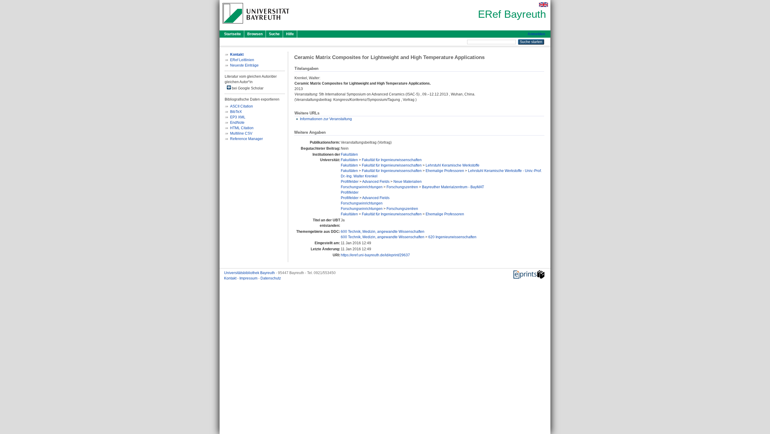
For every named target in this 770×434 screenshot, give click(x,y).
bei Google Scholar (247, 88)
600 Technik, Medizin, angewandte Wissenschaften (382, 231)
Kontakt (230, 278)
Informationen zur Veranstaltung (326, 119)
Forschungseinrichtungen (362, 187)
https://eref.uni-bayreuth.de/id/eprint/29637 (375, 255)
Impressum (248, 278)
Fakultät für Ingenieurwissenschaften (392, 160)
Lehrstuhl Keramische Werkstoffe (452, 165)
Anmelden (536, 34)
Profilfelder (350, 182)
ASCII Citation (241, 106)
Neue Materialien (407, 182)
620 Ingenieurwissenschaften (452, 237)
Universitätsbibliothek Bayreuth (250, 273)
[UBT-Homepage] (256, 25)
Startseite (232, 34)
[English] (543, 4)
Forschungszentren (402, 187)
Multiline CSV (241, 133)
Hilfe (290, 34)
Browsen (255, 34)
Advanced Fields (376, 182)
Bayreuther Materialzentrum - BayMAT (453, 187)
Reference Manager (246, 139)
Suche (274, 34)
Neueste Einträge (244, 65)
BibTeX (236, 112)
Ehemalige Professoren (445, 171)
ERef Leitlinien (242, 60)
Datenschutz (270, 278)
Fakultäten (349, 154)
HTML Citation (242, 128)
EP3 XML (237, 117)
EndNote (237, 122)
